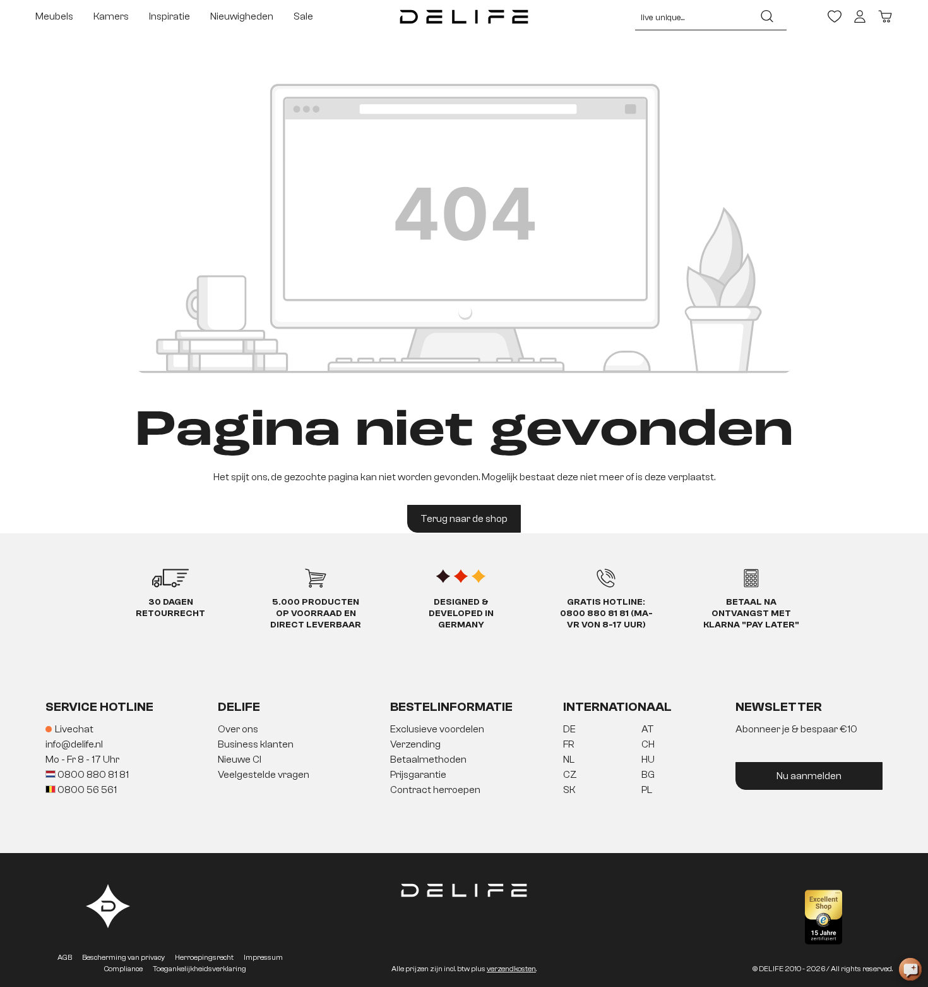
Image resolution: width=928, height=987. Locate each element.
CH (648, 744)
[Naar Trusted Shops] (823, 917)
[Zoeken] (767, 16)
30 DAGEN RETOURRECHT (170, 608)
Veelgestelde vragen (263, 774)
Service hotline (99, 706)
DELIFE (239, 706)
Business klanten (256, 744)
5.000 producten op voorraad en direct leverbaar (315, 613)
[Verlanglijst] (834, 16)
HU (648, 759)
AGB (64, 957)
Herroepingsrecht (204, 957)
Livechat (74, 729)
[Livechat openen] (910, 969)
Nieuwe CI (239, 759)
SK (569, 790)
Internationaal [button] (617, 706)
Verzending (415, 744)
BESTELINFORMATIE (451, 706)
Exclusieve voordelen (437, 729)
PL (646, 790)
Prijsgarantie (418, 774)
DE (569, 729)
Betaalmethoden (428, 759)
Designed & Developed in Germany (461, 613)
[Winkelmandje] (885, 16)
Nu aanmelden (809, 776)
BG (648, 774)
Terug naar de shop (464, 518)
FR (568, 744)
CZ (570, 774)
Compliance (123, 968)
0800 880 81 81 (92, 774)
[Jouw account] (859, 16)
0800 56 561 (86, 790)
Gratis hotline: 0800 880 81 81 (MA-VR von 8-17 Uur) (606, 613)
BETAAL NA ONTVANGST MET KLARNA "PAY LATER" (751, 613)
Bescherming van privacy (123, 957)
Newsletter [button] (778, 706)
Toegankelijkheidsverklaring (199, 968)
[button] (464, 760)
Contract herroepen (435, 790)
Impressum (263, 957)
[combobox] (691, 16)
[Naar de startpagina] (464, 16)
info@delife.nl (74, 744)
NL (568, 759)
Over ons (238, 729)
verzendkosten (511, 968)
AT (647, 729)
